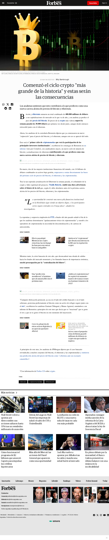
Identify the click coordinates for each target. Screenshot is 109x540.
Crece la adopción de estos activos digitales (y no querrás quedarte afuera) (42, 327)
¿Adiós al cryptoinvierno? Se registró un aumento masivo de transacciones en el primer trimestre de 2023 (78, 278)
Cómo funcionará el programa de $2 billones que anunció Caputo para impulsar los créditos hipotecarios (11, 459)
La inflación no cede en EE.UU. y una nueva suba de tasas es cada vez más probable (68, 419)
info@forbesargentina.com (14, 499)
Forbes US (41, 371)
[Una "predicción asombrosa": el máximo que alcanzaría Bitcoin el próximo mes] (24, 276)
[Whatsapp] (3, 104)
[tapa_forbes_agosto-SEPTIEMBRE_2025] (103, 495)
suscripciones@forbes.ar (17, 506)
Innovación (6, 481)
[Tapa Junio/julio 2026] (39, 495)
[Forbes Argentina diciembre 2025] (77, 495)
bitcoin (23, 382)
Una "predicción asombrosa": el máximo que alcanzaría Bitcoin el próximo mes (42, 277)
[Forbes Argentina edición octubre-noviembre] (90, 495)
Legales (63, 515)
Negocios (42, 481)
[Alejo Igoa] (64, 495)
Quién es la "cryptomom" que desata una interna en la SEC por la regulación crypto (78, 242)
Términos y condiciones (52, 515)
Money (31, 481)
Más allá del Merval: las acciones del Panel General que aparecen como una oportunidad (40, 456)
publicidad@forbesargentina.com (17, 496)
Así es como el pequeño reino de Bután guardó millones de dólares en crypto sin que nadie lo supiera (77, 336)
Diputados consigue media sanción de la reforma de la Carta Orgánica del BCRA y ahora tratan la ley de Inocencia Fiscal (95, 422)
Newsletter (11, 515)
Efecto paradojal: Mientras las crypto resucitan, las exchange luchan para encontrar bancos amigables (41, 243)
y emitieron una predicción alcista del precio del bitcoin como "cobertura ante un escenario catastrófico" (54, 355)
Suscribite (93, 3)
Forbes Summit (91, 481)
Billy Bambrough (62, 79)
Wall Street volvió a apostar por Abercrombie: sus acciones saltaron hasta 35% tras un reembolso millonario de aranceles (12, 422)
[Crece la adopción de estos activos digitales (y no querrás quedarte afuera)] (24, 326)
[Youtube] (104, 515)
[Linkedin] (10, 108)
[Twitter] (7, 104)
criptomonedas (36, 382)
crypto (52, 371)
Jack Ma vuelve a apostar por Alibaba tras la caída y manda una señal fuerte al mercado (68, 456)
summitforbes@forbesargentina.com (16, 502)
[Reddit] (5, 108)
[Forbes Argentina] (54, 3)
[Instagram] (101, 515)
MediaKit (3, 515)
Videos (78, 481)
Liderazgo (19, 481)
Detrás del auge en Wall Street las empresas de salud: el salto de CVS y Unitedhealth (40, 419)
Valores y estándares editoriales (33, 515)
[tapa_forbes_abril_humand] (51, 495)
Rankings (66, 481)
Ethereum (50, 382)
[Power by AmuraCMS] (54, 521)
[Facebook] (12, 104)
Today (105, 481)
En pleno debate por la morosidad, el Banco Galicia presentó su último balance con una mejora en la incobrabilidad (96, 459)
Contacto (19, 515)
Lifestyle (55, 481)
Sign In (104, 3)
